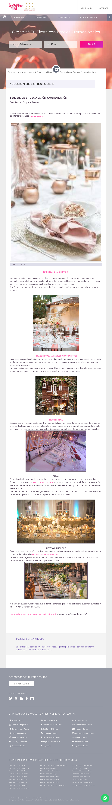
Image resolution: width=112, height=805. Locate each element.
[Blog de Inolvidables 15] (20, 699)
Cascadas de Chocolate (83, 725)
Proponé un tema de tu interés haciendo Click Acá (33, 614)
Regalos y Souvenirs (19, 737)
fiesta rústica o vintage (43, 482)
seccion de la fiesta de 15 (40, 650)
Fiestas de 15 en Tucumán (19, 788)
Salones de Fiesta (80, 737)
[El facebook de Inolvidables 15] (26, 699)
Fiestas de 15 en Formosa (18, 774)
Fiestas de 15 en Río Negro (50, 779)
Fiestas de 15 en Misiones (81, 777)
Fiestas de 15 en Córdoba (18, 771)
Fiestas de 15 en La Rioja (18, 777)
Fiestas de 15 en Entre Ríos (82, 771)
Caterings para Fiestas (20, 729)
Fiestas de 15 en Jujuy (48, 774)
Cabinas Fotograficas (20, 725)
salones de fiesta (49, 647)
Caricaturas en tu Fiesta (52, 725)
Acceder (103, 8)
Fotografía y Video (50, 733)
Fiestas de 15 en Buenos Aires (82, 765)
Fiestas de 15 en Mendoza (49, 777)
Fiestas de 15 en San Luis (49, 782)
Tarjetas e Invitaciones (51, 742)
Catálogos (18, 17)
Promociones (41, 17)
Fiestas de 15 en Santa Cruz (82, 782)
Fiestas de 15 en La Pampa (81, 774)
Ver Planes (86, 8)
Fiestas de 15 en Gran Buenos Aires (53, 765)
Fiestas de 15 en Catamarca (19, 768)
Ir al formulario (21, 684)
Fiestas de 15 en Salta (79, 779)
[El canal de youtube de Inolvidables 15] (15, 699)
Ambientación (17, 720)
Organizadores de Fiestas (84, 733)
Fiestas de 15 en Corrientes (50, 771)
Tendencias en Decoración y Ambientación (79, 72)
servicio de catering (85, 647)
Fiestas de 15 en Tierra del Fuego (84, 785)
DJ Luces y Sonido (81, 729)
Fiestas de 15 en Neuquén (18, 779)
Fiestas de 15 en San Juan (18, 782)
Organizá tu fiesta (88, 17)
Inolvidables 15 (16, 7)
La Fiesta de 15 (51, 72)
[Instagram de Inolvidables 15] (31, 699)
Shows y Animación (19, 742)
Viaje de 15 (47, 746)
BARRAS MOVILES (79, 720)
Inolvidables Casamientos (29, 7)
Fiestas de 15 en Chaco (48, 768)
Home (18, 72)
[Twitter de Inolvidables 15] (10, 699)
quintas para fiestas (66, 647)
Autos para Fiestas (50, 720)
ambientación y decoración (28, 647)
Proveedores (65, 17)
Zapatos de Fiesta (81, 746)
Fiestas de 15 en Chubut (81, 768)
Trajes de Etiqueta (81, 742)
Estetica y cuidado (19, 733)
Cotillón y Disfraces (50, 729)
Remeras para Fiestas (51, 737)
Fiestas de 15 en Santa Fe (18, 785)
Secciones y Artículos (32, 72)
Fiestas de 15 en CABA (17, 765)
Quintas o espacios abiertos (45, 554)
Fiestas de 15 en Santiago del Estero (53, 785)
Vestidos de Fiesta (18, 746)
